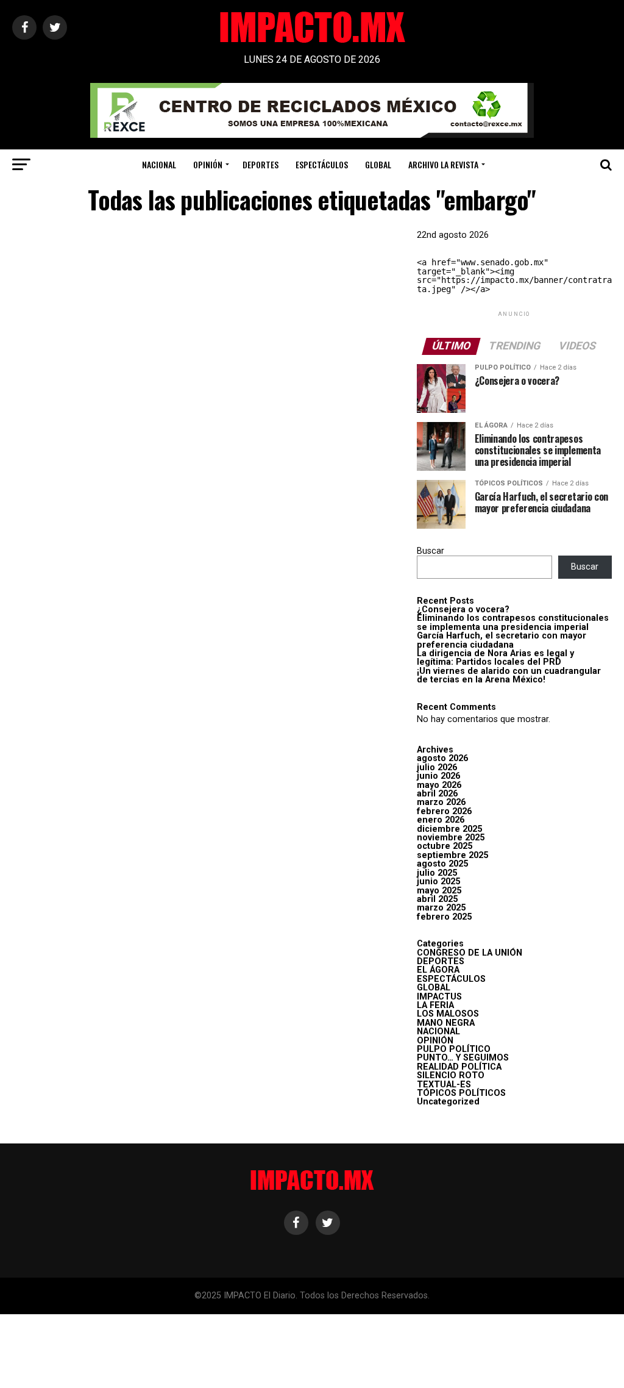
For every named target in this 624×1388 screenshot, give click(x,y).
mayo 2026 (439, 785)
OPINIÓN (207, 164)
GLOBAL (378, 164)
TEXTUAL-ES (444, 1084)
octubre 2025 (444, 846)
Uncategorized (448, 1101)
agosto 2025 (442, 864)
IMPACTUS (439, 997)
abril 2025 (437, 899)
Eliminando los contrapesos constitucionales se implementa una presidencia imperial (513, 622)
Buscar (430, 551)
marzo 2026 (441, 802)
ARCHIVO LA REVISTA (443, 164)
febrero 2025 (444, 917)
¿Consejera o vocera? (463, 609)
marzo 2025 (441, 908)
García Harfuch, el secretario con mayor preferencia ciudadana (501, 640)
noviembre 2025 (450, 837)
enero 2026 (440, 820)
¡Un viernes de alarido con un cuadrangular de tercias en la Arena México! (509, 675)
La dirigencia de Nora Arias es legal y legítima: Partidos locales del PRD (495, 657)
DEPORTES (260, 164)
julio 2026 (437, 767)
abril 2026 (437, 794)
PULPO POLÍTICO (454, 1049)
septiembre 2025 (452, 855)
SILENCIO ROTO (450, 1075)
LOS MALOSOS (448, 1014)
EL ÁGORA (438, 970)
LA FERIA (435, 1005)
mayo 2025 (439, 890)
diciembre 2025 (449, 829)
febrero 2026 (444, 811)
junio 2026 (438, 776)
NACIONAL (159, 164)
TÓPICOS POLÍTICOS (461, 1093)
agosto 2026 (442, 758)
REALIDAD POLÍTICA (459, 1067)
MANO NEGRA (446, 1023)
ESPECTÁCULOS (322, 164)
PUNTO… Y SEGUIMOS (463, 1058)
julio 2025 (437, 873)
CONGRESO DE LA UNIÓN (469, 953)
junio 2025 (438, 881)
